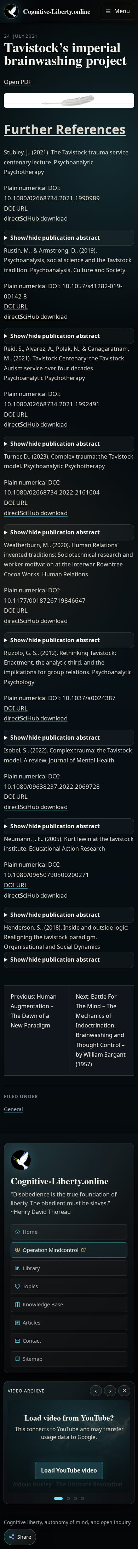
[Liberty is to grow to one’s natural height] (75, 1498)
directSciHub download (36, 218)
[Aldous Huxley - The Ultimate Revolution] (58, 1498)
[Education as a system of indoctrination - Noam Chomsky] (68, 1498)
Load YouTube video (69, 1470)
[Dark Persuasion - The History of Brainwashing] (82, 1498)
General (13, 1108)
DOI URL (16, 208)
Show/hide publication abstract (55, 238)
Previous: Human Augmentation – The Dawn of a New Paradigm (34, 1011)
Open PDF (17, 82)
